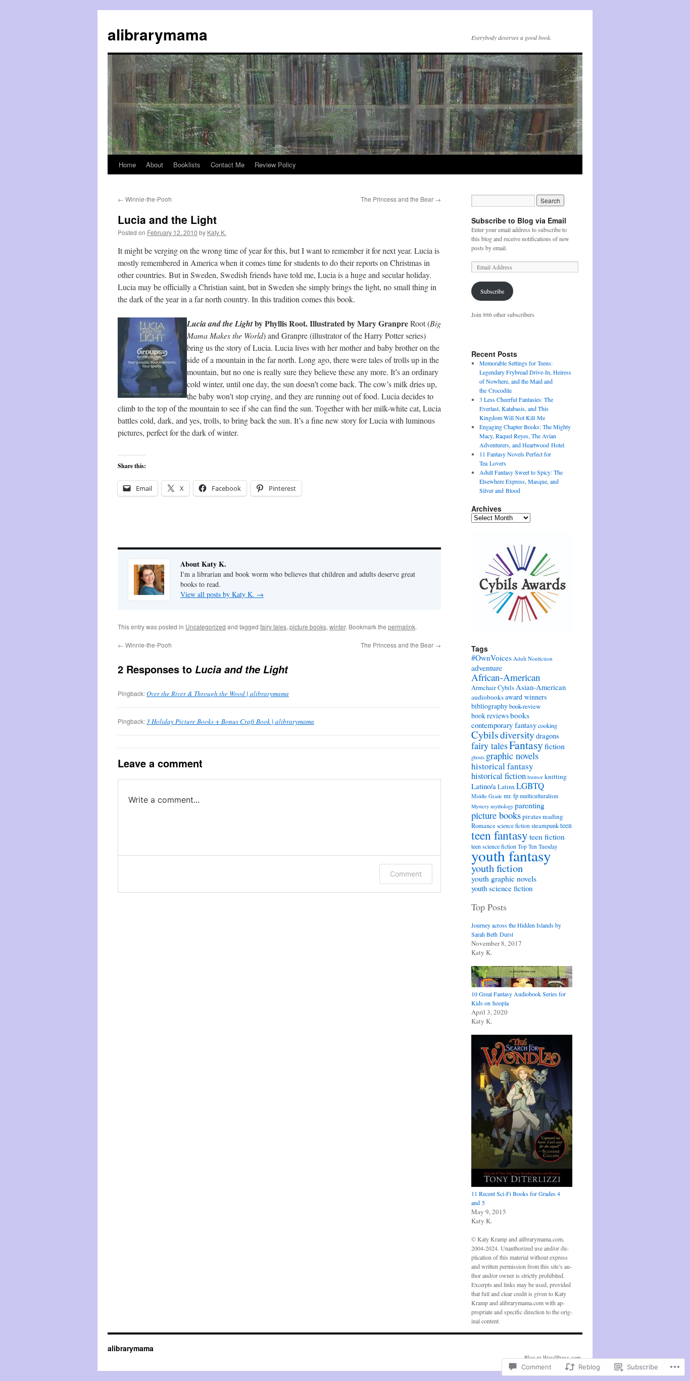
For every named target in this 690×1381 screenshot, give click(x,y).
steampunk (545, 825)
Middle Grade (486, 796)
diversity (517, 734)
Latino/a (483, 786)
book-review (524, 706)
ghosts (477, 757)
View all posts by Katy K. (222, 594)
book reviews (490, 715)
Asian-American (541, 687)
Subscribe (492, 291)
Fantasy (526, 745)
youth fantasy (511, 855)
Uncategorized (205, 626)
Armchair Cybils (492, 687)
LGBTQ (530, 786)
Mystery (480, 806)
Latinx (506, 786)
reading (553, 816)
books (519, 715)
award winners (526, 697)
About (154, 164)
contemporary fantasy (503, 725)
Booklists (187, 164)
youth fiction (497, 868)
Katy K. (216, 232)
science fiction (513, 826)
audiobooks (487, 697)
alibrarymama (158, 34)
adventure (486, 667)
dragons (547, 736)
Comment (406, 873)
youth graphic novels (503, 878)
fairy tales (273, 626)
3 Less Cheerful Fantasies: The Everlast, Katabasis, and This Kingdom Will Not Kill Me (516, 408)
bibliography (489, 706)
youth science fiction (501, 888)
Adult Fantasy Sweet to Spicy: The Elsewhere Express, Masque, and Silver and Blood (521, 481)
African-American (505, 677)
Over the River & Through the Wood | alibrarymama (217, 693)
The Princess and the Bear (401, 199)
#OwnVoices (491, 658)
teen (566, 825)
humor (535, 776)
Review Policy (275, 164)
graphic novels (512, 756)
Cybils (485, 735)
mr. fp (511, 796)
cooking (547, 725)
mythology (501, 806)
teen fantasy (499, 835)
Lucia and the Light (167, 219)
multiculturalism (539, 796)
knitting (556, 776)
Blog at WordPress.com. (553, 1357)
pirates (531, 816)
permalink (401, 626)
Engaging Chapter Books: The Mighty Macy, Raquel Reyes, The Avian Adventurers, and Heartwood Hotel (525, 436)
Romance (483, 825)
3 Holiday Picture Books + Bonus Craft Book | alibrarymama (230, 721)
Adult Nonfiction (533, 658)
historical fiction (498, 775)
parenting (530, 805)
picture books (307, 626)
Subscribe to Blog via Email (518, 220)
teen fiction (547, 837)
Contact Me (227, 164)
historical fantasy (502, 766)
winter (337, 626)
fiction (555, 746)
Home (127, 164)
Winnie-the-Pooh (145, 199)
